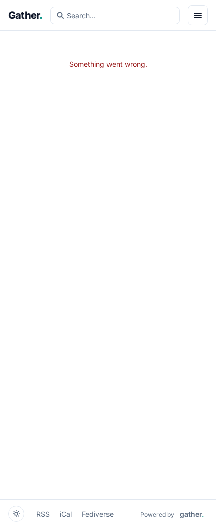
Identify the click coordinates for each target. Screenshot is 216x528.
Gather (25, 15)
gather (192, 514)
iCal (66, 514)
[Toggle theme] (16, 514)
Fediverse (98, 514)
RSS (43, 514)
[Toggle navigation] (198, 15)
